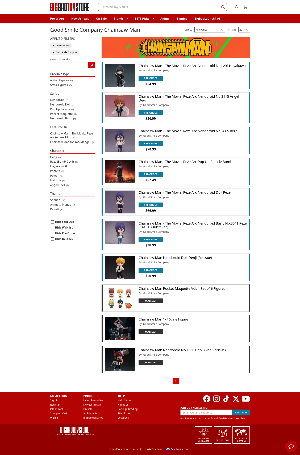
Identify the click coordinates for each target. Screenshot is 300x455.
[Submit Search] (223, 7)
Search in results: (60, 59)
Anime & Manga (63, 205)
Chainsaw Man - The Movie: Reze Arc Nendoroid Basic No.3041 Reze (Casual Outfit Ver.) (193, 225)
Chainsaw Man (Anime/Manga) (72, 142)
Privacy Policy (240, 418)
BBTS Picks (142, 18)
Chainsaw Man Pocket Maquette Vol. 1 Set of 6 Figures (182, 288)
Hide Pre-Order (65, 233)
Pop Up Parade (62, 109)
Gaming (182, 18)
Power (56, 176)
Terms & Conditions (220, 418)
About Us (123, 404)
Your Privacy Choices (181, 449)
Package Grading (128, 409)
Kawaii (56, 209)
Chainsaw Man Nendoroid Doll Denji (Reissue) (175, 257)
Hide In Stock (64, 239)
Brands (118, 18)
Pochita (57, 171)
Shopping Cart (58, 413)
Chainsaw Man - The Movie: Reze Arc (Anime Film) (71, 135)
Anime (164, 18)
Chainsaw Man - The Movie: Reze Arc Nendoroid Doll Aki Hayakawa (192, 65)
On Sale (101, 18)
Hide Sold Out (64, 222)
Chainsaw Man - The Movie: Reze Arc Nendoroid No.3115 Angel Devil (189, 98)
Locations (123, 417)
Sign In (54, 400)
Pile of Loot (56, 409)
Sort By (188, 29)
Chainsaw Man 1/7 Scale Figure (163, 319)
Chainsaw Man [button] (61, 45)
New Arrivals (80, 18)
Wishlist (54, 417)
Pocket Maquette (63, 114)
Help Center (125, 400)
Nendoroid (59, 100)
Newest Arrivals (92, 404)
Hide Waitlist (64, 227)
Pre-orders (57, 18)
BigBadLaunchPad (207, 18)
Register (55, 404)
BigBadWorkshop (93, 417)
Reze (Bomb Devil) (64, 161)
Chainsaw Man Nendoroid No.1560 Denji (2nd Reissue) (182, 350)
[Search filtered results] (91, 65)
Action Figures (61, 80)
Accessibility (132, 449)
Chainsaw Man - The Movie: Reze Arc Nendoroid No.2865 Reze (188, 131)
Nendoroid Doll (62, 104)
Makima (57, 180)
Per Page (231, 29)
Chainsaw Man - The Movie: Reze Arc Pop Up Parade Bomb (185, 161)
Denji (55, 157)
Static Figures (61, 85)
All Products (90, 413)
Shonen (57, 200)
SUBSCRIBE (241, 412)
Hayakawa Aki (61, 166)
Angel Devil (59, 185)
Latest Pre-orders (93, 400)
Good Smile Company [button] (64, 52)
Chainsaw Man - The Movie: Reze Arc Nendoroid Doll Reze (185, 192)
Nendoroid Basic (63, 118)
